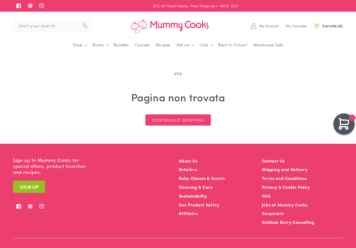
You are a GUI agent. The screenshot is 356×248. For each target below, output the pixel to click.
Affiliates (188, 213)
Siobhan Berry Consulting (288, 222)
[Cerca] (85, 25)
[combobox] (52, 26)
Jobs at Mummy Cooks (284, 205)
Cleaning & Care (196, 187)
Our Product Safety (199, 205)
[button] (79, 45)
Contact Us (273, 161)
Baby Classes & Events (202, 178)
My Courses (296, 25)
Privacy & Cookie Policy (286, 187)
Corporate (273, 213)
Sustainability (193, 196)
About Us (188, 161)
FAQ (266, 196)
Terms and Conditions (284, 178)
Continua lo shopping (178, 120)
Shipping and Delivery (285, 169)
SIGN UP (29, 186)
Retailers (188, 169)
